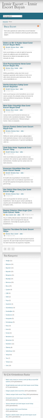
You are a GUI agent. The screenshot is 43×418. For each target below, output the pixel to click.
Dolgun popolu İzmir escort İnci (15, 391)
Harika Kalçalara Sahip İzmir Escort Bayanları (15, 86)
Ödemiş (8, 347)
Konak (8, 333)
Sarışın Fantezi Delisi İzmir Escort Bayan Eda (18, 128)
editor (21, 47)
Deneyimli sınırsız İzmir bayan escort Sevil (18, 398)
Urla (15, 214)
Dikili (7, 297)
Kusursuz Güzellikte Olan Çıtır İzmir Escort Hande (16, 169)
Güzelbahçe (9, 307)
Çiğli (7, 293)
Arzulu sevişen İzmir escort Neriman (16, 409)
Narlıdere (8, 344)
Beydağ (8, 89)
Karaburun (9, 315)
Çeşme (16, 110)
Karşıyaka (9, 318)
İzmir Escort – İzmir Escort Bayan (19, 5)
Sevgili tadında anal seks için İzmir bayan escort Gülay (22, 385)
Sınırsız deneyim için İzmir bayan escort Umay (19, 403)
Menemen (9, 340)
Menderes (9, 336)
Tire (7, 358)
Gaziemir (8, 304)
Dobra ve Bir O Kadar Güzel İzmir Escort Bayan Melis (18, 44)
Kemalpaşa (9, 322)
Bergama (8, 131)
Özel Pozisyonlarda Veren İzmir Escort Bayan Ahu (17, 65)
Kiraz (7, 326)
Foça (7, 300)
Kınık (7, 329)
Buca (17, 47)
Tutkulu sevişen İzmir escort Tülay (16, 394)
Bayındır (8, 268)
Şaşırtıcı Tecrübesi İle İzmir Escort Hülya (18, 230)
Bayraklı (8, 47)
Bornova (13, 47)
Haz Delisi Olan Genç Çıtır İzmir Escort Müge (17, 190)
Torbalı (16, 68)
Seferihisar (9, 351)
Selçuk (8, 354)
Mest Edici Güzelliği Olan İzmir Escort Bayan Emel (17, 107)
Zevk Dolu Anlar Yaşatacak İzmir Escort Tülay (17, 149)
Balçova (8, 264)
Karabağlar (9, 311)
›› (12, 249)
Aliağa (8, 260)
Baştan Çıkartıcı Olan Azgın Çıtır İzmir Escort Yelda (17, 211)
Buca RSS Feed (38, 26)
